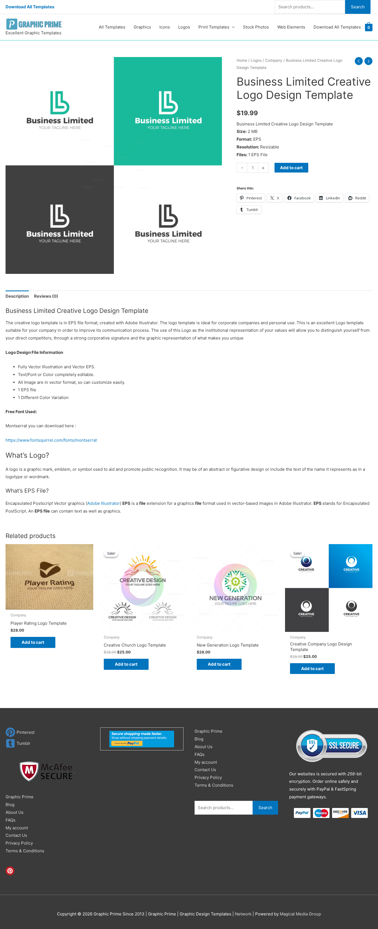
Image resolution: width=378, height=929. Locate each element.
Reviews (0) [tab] (46, 296)
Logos (184, 27)
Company (273, 60)
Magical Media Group (300, 914)
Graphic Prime (19, 796)
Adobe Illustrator (103, 503)
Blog (10, 804)
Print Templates (213, 27)
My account (17, 827)
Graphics (142, 27)
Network (243, 914)
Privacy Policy (19, 843)
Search (358, 6)
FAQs (10, 820)
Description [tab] (17, 296)
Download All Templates (30, 6)
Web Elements (291, 27)
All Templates (112, 27)
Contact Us (16, 835)
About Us (15, 812)
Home (242, 60)
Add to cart (291, 167)
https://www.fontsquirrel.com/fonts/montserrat (51, 440)
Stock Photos (256, 27)
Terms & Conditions (25, 850)
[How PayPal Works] (141, 738)
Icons (164, 27)
